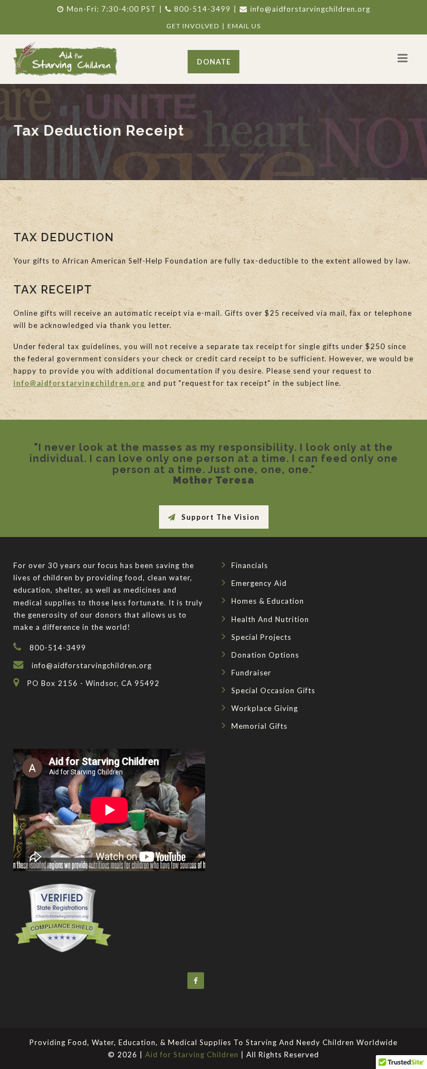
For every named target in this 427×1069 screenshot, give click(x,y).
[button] (402, 58)
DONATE (214, 61)
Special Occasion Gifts (273, 690)
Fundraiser (251, 672)
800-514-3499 (202, 8)
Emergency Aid (259, 583)
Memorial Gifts (259, 726)
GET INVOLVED (192, 26)
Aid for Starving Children (192, 1054)
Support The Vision (220, 517)
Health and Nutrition (270, 619)
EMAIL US (244, 26)
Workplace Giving (264, 708)
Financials (249, 565)
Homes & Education (267, 600)
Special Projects (261, 637)
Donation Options (265, 654)
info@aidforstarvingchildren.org (310, 8)
